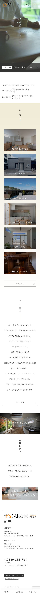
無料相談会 (20, 592)
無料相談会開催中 (20, 491)
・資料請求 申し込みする (12, 575)
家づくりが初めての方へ (20, 423)
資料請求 (7, 592)
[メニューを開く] (35, 4)
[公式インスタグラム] (27, 4)
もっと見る (20, 283)
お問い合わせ (33, 592)
